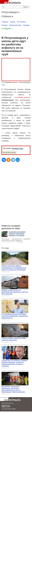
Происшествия (15, 25)
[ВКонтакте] (4, 160)
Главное (5, 22)
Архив (12, 22)
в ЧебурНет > (7, 29)
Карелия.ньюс (17, 148)
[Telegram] (13, 160)
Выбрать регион (6, 406)
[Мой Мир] (18, 160)
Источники (21, 22)
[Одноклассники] (8, 160)
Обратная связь (6, 405)
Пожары (26, 25)
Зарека (15, 82)
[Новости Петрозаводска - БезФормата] (10, 2)
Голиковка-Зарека (22, 97)
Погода (4, 25)
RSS (14, 409)
